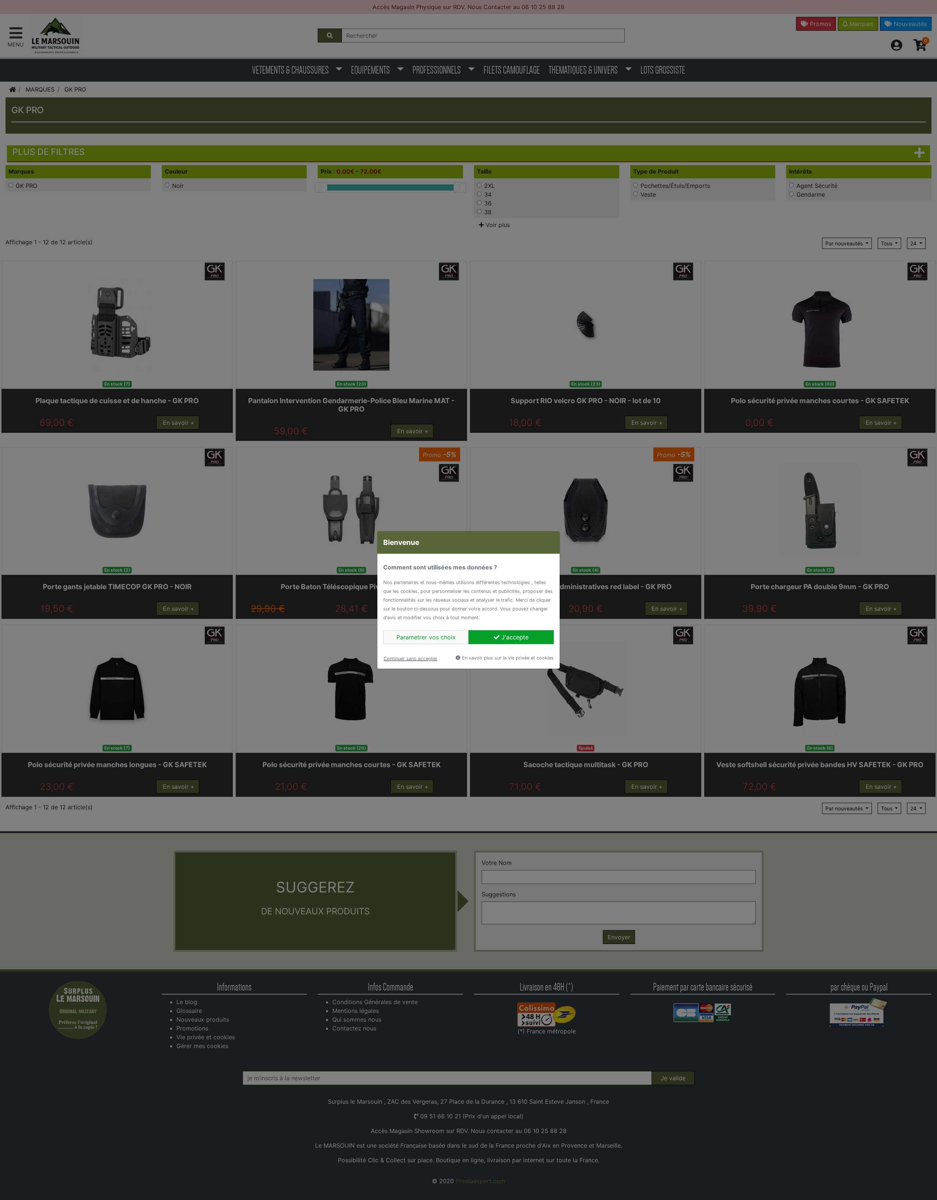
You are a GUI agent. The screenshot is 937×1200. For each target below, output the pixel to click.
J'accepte (514, 637)
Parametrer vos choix (426, 637)
